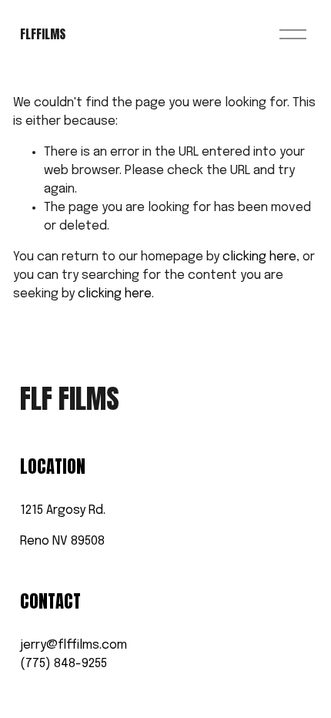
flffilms (42, 34)
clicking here (259, 256)
